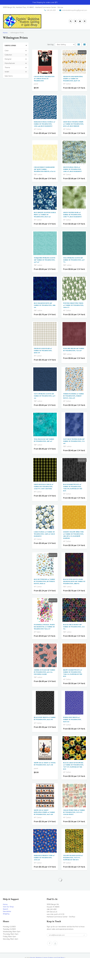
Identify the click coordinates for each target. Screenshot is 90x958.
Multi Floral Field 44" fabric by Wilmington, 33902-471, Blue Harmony (72, 169)
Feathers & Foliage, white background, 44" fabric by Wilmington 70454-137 (44, 627)
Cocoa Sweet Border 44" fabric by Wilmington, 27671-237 (43, 948)
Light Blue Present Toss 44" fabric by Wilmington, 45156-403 (73, 903)
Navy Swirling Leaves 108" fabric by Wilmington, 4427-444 (45, 396)
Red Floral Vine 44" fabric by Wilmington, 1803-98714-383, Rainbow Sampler (73, 948)
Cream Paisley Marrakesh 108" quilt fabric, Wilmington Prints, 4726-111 (44, 169)
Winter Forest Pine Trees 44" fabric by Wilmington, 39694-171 (73, 305)
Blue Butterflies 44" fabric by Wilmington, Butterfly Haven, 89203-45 (44, 581)
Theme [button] (8, 68)
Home (5, 33)
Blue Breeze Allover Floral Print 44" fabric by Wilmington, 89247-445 (45, 215)
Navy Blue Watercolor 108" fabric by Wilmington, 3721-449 (74, 441)
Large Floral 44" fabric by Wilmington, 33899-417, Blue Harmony (44, 534)
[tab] (16, 51)
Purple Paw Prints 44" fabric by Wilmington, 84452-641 (72, 719)
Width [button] (8, 72)
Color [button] (8, 51)
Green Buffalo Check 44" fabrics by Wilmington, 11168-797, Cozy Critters (43, 486)
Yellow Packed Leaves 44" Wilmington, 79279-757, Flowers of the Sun (73, 858)
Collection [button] (8, 55)
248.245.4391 (51, 10)
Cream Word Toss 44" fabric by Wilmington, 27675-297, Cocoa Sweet (74, 812)
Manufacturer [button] (10, 63)
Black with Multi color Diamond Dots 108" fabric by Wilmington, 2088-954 (74, 581)
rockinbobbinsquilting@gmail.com (74, 10)
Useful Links (10, 45)
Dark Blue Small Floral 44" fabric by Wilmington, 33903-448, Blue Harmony (44, 124)
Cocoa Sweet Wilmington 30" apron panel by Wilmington (44, 79)
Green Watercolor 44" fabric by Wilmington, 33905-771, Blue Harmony (72, 215)
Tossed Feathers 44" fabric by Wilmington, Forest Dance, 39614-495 (73, 396)
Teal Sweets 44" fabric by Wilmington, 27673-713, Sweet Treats (44, 903)
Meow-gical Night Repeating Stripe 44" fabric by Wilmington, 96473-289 (44, 812)
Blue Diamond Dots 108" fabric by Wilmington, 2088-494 (45, 305)
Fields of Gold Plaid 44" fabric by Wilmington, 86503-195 (43, 351)
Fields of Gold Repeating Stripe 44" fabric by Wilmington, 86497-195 (73, 79)
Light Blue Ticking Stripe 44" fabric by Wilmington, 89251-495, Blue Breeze (73, 124)
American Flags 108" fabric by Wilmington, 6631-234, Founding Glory (44, 672)
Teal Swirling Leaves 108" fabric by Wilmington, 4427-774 (74, 260)
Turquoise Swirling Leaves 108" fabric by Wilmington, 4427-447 (44, 260)
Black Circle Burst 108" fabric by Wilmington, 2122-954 (74, 627)
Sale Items (9, 76)
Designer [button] (8, 59)
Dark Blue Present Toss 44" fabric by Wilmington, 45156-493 (44, 858)
